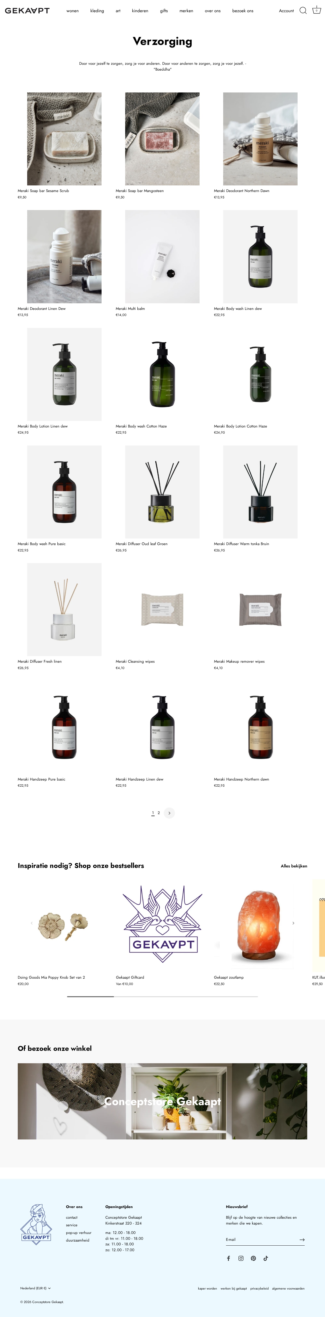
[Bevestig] (302, 1239)
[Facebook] (228, 1258)
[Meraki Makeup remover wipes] (260, 609)
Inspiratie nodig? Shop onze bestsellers (81, 865)
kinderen (140, 11)
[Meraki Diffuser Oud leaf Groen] (162, 492)
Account (286, 11)
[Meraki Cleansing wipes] (162, 609)
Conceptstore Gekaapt (47, 1301)
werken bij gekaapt (234, 1288)
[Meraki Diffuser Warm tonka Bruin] (260, 492)
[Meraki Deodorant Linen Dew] (64, 256)
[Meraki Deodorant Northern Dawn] (260, 138)
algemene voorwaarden (288, 1288)
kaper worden (207, 1288)
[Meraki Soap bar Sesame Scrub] (64, 138)
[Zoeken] (303, 10)
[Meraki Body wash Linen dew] (260, 256)
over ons (213, 11)
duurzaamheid (77, 1240)
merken (186, 11)
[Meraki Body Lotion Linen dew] (64, 374)
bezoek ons (242, 11)
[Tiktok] (265, 1258)
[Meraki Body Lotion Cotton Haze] (260, 374)
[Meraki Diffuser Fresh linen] (64, 609)
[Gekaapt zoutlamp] (260, 925)
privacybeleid (259, 1288)
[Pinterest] (253, 1258)
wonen (73, 11)
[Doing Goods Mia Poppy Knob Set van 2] (64, 925)
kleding (97, 11)
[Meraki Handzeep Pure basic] (64, 727)
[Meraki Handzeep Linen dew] (162, 727)
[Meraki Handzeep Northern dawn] (260, 727)
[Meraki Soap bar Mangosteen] (162, 138)
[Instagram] (240, 1258)
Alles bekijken (294, 866)
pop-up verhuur (78, 1232)
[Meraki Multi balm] (162, 256)
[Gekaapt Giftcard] (162, 925)
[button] (31, 923)
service (71, 1225)
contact (71, 1217)
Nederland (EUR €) (33, 1288)
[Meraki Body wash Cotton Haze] (162, 374)
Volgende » (169, 813)
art (118, 11)
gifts (164, 11)
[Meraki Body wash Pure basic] (64, 492)
